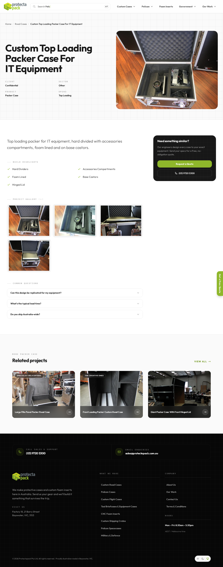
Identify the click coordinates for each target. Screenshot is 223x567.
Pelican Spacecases (111, 528)
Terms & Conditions (176, 506)
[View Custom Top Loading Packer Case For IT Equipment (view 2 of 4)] (75, 220)
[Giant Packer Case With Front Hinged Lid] (179, 394)
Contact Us (172, 499)
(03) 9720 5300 (187, 173)
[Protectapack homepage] (23, 477)
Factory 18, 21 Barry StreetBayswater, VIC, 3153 (26, 513)
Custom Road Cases (111, 484)
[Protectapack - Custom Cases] (15, 6)
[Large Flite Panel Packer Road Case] (43, 394)
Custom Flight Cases (111, 499)
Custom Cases (124, 6)
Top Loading (65, 95)
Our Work (207, 6)
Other (62, 85)
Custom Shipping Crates (113, 521)
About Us (171, 484)
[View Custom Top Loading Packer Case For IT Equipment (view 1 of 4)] (29, 220)
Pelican (146, 6)
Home (8, 24)
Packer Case (11, 95)
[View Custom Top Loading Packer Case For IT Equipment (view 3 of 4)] (121, 220)
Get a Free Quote (219, 283)
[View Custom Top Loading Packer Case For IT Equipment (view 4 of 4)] (29, 255)
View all (200, 361)
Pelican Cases (108, 491)
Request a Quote (184, 163)
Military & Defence (110, 535)
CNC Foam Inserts (110, 513)
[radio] (198, 558)
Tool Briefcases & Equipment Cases (119, 506)
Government (186, 6)
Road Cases (21, 24)
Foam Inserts (166, 6)
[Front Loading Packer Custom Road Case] (111, 394)
